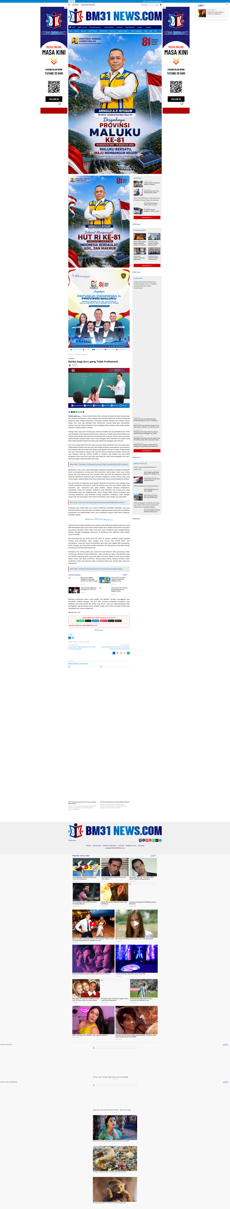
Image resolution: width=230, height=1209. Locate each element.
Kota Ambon (103, 31)
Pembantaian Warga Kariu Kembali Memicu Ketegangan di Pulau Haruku (152, 479)
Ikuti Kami (75, 4)
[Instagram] (147, 840)
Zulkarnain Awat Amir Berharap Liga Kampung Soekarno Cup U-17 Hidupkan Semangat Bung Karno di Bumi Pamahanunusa (145, 419)
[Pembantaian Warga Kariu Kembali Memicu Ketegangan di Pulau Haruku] (138, 480)
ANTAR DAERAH (109, 27)
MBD (145, 31)
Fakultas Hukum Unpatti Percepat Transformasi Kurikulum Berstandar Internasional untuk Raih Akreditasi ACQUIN (154, 257)
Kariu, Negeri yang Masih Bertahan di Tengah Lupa (151, 473)
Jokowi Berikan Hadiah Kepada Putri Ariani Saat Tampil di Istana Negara (81, 647)
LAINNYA (148, 27)
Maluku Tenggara (136, 31)
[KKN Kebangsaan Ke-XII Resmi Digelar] (145, 486)
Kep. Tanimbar (92, 31)
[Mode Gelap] (161, 4)
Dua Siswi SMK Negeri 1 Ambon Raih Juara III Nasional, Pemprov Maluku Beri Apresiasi (152, 204)
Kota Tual (113, 31)
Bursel (76, 31)
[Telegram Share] (124, 653)
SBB (151, 31)
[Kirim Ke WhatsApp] (128, 653)
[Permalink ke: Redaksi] (69, 365)
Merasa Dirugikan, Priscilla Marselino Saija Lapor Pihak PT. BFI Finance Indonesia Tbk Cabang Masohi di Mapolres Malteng (152, 510)
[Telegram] (160, 840)
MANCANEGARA (130, 27)
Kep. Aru (83, 31)
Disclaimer (141, 845)
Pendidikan (71, 358)
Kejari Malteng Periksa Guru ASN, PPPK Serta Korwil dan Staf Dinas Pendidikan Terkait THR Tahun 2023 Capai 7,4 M (151, 496)
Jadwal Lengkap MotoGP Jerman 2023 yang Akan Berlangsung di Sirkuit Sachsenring (115, 647)
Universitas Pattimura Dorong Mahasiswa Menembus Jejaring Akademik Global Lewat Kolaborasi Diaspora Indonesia (140, 257)
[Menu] (69, 4)
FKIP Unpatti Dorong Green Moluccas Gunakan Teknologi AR (82, 802)
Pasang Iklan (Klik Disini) (88, 4)
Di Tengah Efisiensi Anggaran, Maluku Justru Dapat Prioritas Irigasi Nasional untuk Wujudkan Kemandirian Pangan (151, 210)
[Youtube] (150, 840)
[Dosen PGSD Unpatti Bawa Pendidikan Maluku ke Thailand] (140, 236)
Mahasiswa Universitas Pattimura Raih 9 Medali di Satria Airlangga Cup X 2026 (146, 432)
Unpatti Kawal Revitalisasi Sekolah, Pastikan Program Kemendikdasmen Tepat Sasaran (152, 183)
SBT (155, 31)
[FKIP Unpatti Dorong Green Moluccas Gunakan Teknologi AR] (83, 733)
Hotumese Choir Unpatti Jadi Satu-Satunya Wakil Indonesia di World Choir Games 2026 (153, 243)
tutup (66, 7)
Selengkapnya (146, 217)
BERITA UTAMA (82, 27)
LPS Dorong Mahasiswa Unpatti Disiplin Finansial (114, 802)
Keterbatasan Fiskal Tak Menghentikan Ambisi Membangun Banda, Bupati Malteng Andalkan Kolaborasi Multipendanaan (151, 191)
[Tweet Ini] (117, 653)
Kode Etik (121, 845)
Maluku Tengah (122, 31)
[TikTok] (157, 840)
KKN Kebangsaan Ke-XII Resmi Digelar (151, 490)
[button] (157, 4)
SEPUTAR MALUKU (95, 27)
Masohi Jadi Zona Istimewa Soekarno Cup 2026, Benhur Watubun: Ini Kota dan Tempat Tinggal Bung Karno (147, 426)
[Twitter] (143, 840)
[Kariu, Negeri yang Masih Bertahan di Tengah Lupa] (147, 468)
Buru (70, 31)
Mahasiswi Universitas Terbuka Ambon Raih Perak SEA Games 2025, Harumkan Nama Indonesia (147, 439)
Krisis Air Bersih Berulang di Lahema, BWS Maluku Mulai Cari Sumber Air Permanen (119, 1)
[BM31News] (115, 16)
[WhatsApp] (153, 840)
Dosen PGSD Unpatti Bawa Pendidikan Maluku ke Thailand (140, 243)
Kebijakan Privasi (131, 845)
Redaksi (74, 364)
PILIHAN (139, 27)
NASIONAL (119, 27)
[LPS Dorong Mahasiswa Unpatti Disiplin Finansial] (115, 733)
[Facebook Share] (114, 653)
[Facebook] (140, 840)
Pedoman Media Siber (109, 845)
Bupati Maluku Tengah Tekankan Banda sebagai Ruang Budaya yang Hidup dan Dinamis (146, 445)
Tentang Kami (97, 845)
